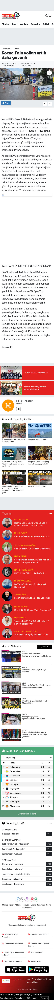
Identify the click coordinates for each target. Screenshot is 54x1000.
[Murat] (8, 405)
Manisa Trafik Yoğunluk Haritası (39, 945)
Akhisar (24, 24)
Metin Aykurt (21, 607)
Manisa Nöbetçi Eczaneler (10, 935)
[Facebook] (18, 899)
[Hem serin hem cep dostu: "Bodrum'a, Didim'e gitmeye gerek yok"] (14, 453)
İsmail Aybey (20, 533)
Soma (48, 905)
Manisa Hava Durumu (40, 934)
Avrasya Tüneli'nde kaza (37, 486)
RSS (7, 981)
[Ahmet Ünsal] (7, 596)
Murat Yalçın (21, 519)
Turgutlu (35, 24)
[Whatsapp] (36, 899)
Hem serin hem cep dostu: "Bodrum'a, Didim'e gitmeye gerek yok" (13, 464)
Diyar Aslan (20, 618)
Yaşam (16, 48)
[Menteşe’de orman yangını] (40, 430)
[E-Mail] (18, 409)
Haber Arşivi (36, 961)
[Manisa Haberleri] (11, 16)
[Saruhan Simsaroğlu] (7, 547)
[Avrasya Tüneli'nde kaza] (40, 477)
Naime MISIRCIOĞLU (23, 570)
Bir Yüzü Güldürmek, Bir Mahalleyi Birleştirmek (30, 585)
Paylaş (7, 103)
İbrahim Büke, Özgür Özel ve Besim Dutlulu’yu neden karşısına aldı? (30, 524)
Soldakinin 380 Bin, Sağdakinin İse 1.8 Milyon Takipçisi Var (31, 622)
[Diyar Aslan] (7, 621)
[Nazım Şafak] (7, 559)
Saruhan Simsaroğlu (25, 545)
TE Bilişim (33, 989)
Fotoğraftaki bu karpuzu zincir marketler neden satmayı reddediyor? (32, 561)
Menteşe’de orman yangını (38, 439)
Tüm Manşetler (37, 952)
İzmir (14, 24)
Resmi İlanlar (27, 908)
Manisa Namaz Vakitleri (14, 943)
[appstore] (16, 970)
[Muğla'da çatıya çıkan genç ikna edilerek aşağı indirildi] (40, 453)
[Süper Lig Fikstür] (50, 823)
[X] (22, 899)
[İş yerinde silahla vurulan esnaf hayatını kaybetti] (14, 430)
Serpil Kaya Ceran (23, 581)
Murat (19, 404)
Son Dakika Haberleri (13, 961)
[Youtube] (32, 899)
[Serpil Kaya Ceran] (7, 584)
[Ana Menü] (50, 16)
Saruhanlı (41, 905)
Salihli (46, 24)
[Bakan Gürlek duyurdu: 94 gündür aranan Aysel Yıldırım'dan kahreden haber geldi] (14, 477)
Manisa (5, 24)
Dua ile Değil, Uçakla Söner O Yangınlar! (32, 610)
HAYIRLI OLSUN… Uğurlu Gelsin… (30, 573)
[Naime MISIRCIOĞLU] (7, 571)
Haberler (6, 48)
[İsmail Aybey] (7, 535)
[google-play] (38, 970)
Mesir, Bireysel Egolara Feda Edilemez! (32, 598)
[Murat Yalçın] (7, 522)
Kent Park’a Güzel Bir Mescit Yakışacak (32, 536)
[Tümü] (50, 514)
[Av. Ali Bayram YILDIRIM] (7, 633)
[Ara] (46, 16)
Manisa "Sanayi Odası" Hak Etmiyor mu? (32, 549)
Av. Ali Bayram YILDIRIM (25, 631)
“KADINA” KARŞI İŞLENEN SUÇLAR (31, 635)
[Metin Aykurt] (7, 608)
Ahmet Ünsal (21, 595)
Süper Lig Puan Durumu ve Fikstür (13, 954)
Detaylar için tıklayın (27, 814)
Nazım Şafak (20, 556)
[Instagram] (27, 899)
